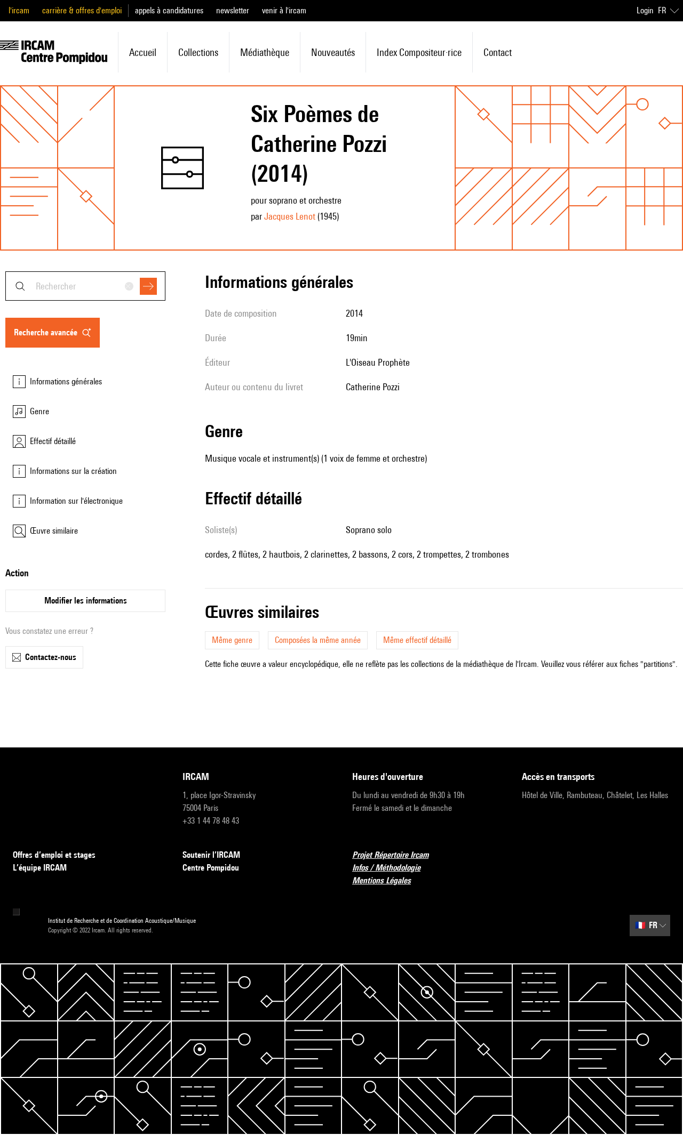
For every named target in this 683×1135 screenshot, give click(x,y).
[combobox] (85, 286)
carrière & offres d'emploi (82, 10)
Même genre (232, 640)
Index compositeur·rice (419, 52)
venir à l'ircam (284, 10)
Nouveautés (333, 52)
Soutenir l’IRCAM (211, 855)
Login (645, 10)
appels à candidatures (169, 10)
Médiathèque (264, 52)
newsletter (232, 10)
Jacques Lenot (289, 216)
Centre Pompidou (210, 868)
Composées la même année (318, 640)
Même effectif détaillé (417, 640)
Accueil (142, 52)
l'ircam (19, 10)
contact (497, 52)
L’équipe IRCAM (40, 868)
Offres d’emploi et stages (54, 855)
